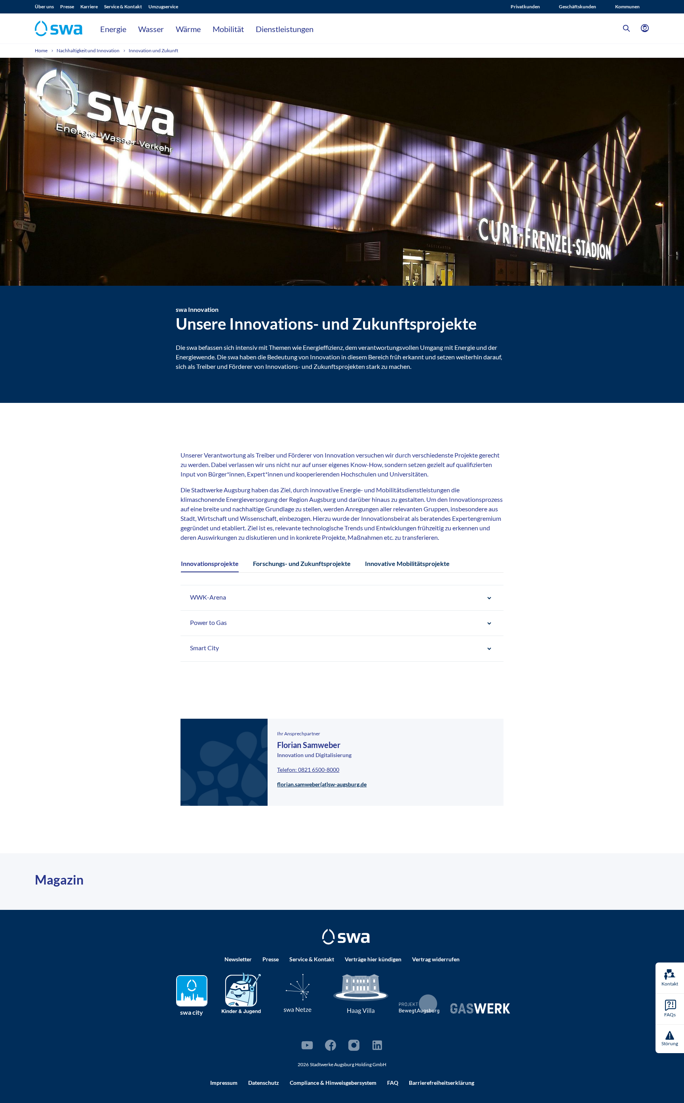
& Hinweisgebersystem (333, 1082)
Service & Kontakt (123, 6)
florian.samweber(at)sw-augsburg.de (322, 784)
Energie (113, 29)
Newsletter (238, 959)
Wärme (188, 29)
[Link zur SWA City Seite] (191, 990)
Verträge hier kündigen (373, 959)
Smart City (204, 647)
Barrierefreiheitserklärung (441, 1082)
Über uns (44, 6)
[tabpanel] (342, 623)
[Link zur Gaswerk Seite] (480, 1008)
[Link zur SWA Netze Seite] (297, 993)
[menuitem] (47, 6)
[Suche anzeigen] (626, 28)
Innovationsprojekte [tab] (210, 563)
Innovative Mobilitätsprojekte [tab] (407, 563)
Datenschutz (263, 1082)
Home (41, 50)
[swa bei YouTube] (307, 1045)
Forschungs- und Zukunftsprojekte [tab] (302, 563)
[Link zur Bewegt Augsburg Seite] (419, 1004)
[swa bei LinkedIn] (377, 1045)
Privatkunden (525, 6)
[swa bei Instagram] (354, 1045)
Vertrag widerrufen (436, 959)
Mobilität (228, 29)
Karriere (89, 6)
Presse (67, 6)
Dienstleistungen (285, 29)
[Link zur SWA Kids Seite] (241, 992)
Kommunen (627, 6)
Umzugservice (163, 6)
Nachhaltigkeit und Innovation (88, 50)
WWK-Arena (208, 597)
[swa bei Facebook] (330, 1045)
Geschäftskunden (577, 6)
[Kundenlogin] (644, 28)
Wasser (151, 29)
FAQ (392, 1082)
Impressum (224, 1082)
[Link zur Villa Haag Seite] (361, 993)
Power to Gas (208, 622)
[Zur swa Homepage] (346, 937)
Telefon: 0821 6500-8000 (308, 769)
